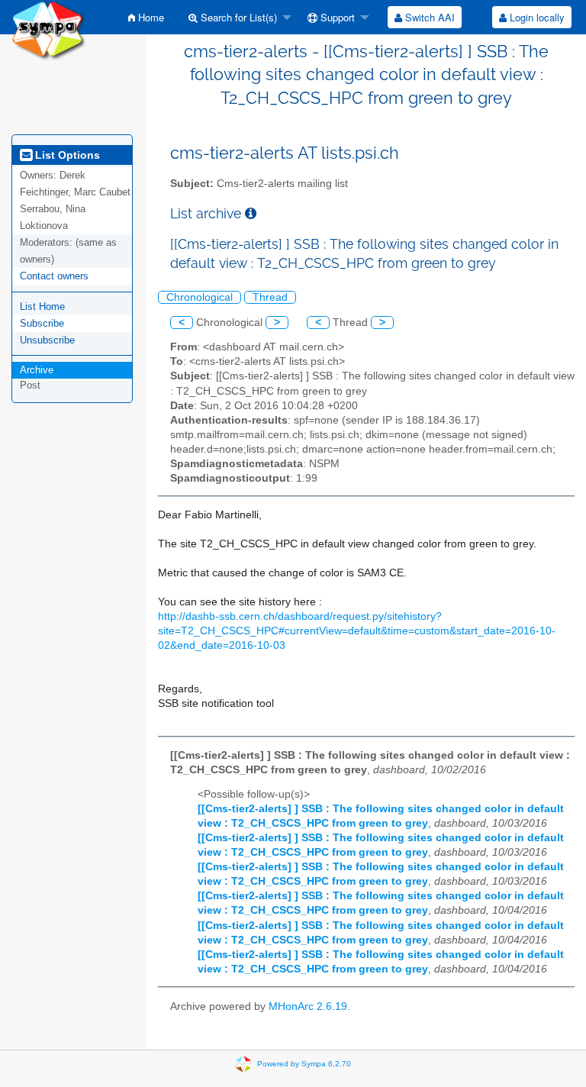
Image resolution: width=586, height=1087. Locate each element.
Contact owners (54, 276)
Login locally (536, 17)
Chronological (199, 297)
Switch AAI (428, 17)
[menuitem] (146, 17)
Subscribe (42, 323)
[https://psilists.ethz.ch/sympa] (48, 29)
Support (336, 17)
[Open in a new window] (250, 213)
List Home (42, 306)
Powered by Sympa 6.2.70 (304, 1064)
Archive (36, 370)
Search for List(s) (237, 17)
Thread (270, 297)
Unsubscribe (47, 340)
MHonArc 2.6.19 (308, 1006)
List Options (66, 155)
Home (149, 17)
